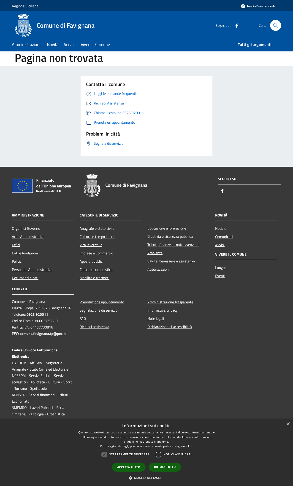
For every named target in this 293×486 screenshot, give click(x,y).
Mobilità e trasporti (94, 277)
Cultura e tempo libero (97, 236)
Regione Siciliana (25, 6)
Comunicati (224, 236)
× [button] (288, 424)
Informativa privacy (162, 310)
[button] (146, 478)
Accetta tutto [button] (128, 467)
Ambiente (155, 253)
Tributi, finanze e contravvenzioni (173, 244)
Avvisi (220, 245)
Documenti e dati (25, 277)
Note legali (155, 318)
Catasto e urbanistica (96, 269)
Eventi (220, 275)
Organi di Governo (26, 228)
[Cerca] (275, 25)
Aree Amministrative (28, 236)
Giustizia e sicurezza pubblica (170, 236)
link (190, 446)
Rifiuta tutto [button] (165, 467)
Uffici (16, 245)
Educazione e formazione (166, 228)
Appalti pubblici (91, 261)
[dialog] (146, 452)
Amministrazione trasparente (170, 302)
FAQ (83, 318)
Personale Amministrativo (32, 269)
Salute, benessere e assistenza (171, 261)
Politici (17, 261)
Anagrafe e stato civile (97, 228)
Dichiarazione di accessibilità (169, 326)
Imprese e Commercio (96, 253)
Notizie (220, 228)
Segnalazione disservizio (98, 310)
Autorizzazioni (158, 269)
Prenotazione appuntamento (102, 302)
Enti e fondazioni (25, 253)
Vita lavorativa (91, 245)
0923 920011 (37, 314)
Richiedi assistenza (94, 326)
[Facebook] (234, 25)
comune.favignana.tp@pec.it (43, 333)
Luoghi (220, 267)
